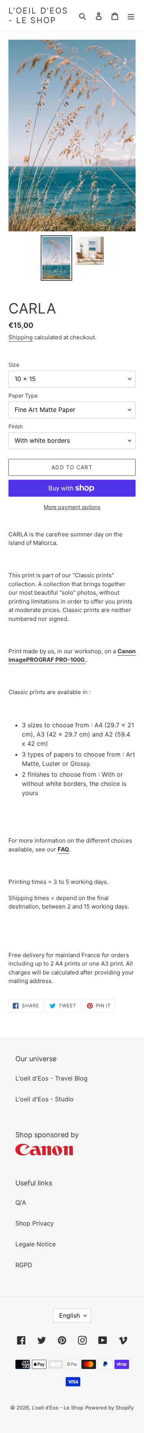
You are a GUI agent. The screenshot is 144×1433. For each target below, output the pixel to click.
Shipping (20, 337)
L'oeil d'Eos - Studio (44, 1099)
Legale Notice (35, 1244)
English (69, 1315)
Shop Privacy (34, 1223)
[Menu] (131, 15)
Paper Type (23, 395)
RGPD (23, 1265)
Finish (15, 426)
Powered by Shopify (109, 1407)
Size (13, 364)
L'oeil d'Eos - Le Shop (38, 15)
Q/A (20, 1202)
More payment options (72, 507)
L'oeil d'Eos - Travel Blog (51, 1078)
